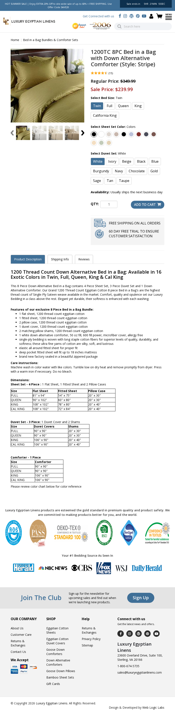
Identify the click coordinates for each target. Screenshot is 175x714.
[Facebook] (120, 16)
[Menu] (168, 19)
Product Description (28, 259)
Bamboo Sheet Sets (60, 677)
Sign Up (141, 597)
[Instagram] (125, 16)
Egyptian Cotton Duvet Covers (57, 641)
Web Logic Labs (153, 707)
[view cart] (160, 15)
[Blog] (131, 16)
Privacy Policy (91, 639)
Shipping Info (60, 259)
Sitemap (87, 645)
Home (15, 40)
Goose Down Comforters (55, 652)
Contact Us (18, 652)
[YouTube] (144, 16)
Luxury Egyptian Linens (51, 703)
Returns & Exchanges (18, 643)
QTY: (95, 204)
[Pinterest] (138, 16)
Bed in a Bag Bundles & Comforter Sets (50, 40)
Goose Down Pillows (60, 671)
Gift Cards (53, 684)
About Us (17, 628)
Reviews (84, 259)
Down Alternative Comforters (58, 662)
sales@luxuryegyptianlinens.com (139, 672)
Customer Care (21, 635)
